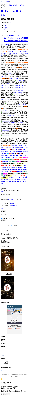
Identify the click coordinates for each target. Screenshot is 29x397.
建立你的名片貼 (3, 355)
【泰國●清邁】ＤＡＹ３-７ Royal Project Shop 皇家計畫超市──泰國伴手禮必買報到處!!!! (16, 38)
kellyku (2, 191)
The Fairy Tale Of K (11, 11)
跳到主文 (3, 15)
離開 (9, 394)
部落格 (5, 27)
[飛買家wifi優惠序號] (1, 370)
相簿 (5, 25)
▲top (2, 208)
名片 (5, 29)
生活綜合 (12, 22)
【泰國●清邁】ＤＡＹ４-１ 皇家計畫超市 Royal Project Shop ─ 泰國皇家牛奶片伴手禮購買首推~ (14, 53)
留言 (13, 199)
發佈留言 (3, 220)
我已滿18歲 (3, 394)
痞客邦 (10, 199)
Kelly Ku (2, 352)
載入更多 (3, 211)
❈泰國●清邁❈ (13, 205)
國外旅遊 (12, 203)
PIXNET (7, 374)
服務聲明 (16, 376)
